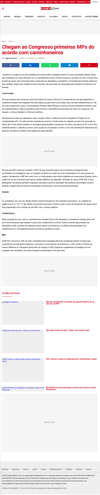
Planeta (41, 2)
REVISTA (41, 17)
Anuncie (95, 2)
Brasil (7, 17)
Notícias (11, 41)
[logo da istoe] (50, 8)
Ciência (79, 469)
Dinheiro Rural (18, 2)
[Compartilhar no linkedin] (30, 65)
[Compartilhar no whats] (50, 65)
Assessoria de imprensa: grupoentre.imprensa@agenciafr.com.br (43, 488)
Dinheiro (8, 2)
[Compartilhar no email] (89, 65)
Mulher (73, 2)
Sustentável (81, 2)
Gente (34, 2)
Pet (88, 2)
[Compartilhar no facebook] (11, 65)
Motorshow (64, 2)
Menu (56, 2)
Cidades (69, 469)
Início (4, 41)
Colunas (53, 17)
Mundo (17, 17)
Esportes (49, 2)
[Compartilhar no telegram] (69, 65)
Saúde (28, 2)
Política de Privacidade (10, 488)
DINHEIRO (29, 17)
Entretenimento (56, 469)
